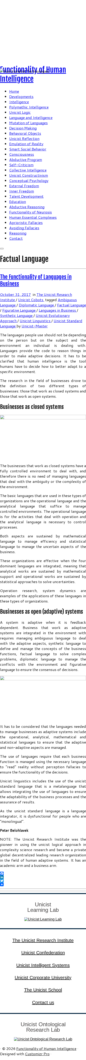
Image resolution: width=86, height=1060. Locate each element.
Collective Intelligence (28, 170)
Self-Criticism (21, 164)
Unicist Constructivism (28, 175)
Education (17, 201)
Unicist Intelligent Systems (43, 965)
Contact (16, 238)
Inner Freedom (21, 191)
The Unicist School (43, 989)
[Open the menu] (2, 248)
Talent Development (26, 196)
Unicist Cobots (31, 299)
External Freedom (24, 185)
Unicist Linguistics (35, 320)
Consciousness (21, 154)
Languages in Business (58, 310)
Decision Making (23, 128)
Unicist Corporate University (43, 977)
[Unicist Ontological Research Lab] (43, 1039)
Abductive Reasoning (26, 206)
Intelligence (19, 101)
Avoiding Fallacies (24, 227)
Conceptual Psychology (28, 180)
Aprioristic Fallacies (26, 222)
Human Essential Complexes (33, 217)
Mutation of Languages (28, 122)
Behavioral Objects (25, 133)
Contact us (43, 1002)
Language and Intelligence (31, 117)
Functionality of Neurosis (30, 212)
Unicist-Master (35, 326)
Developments (21, 96)
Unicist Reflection (24, 138)
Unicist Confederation (43, 952)
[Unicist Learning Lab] (43, 919)
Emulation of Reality (26, 143)
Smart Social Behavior (27, 149)
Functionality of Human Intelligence (33, 74)
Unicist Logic (20, 112)
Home (14, 91)
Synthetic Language (16, 315)
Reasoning (17, 233)
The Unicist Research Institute (43, 940)
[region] (43, 30)
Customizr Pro (37, 1053)
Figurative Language (19, 310)
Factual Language (71, 305)
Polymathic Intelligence (29, 107)
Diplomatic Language (37, 305)
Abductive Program (25, 159)
